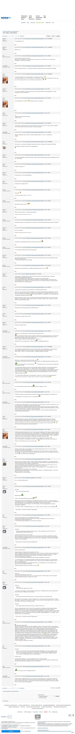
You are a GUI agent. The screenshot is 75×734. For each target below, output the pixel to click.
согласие (12, 727)
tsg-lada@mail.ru (35, 146)
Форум (22, 18)
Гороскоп (38, 15)
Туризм (30, 15)
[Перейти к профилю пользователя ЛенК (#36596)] (5, 83)
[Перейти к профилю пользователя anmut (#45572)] (4, 149)
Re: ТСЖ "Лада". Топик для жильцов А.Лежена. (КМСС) (34, 38)
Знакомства (23, 17)
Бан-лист (41, 711)
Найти (28, 22)
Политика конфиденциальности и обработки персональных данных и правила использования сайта (54, 731)
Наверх (72, 732)
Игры (45, 15)
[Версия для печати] (14, 44)
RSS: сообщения (28, 711)
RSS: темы (20, 711)
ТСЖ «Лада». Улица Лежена (30, 477)
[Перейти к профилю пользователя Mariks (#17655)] (4, 465)
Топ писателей (35, 711)
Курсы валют (31, 18)
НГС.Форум (4, 31)
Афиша (30, 17)
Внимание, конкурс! (40, 22)
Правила (45, 711)
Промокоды (38, 18)
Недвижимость (24, 15)
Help (49, 711)
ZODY (45, 17)
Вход (53, 22)
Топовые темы (48, 22)
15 (18, 688)
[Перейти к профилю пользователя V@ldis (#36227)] (4, 493)
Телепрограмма (39, 17)
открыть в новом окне (42, 697)
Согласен (11, 731)
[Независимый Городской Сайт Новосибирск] (6, 18)
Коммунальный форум (15, 31)
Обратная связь (55, 711)
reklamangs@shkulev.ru (41, 722)
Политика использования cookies (43, 730)
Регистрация (33, 22)
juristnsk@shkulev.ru (27, 731)
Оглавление (23, 22)
